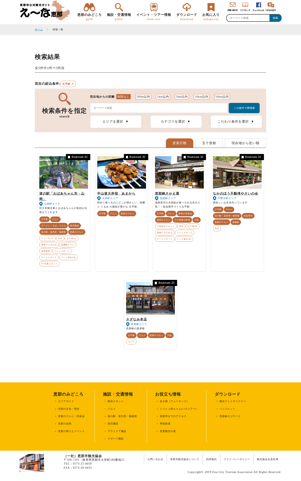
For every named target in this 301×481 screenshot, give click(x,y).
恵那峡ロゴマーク (230, 416)
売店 (60, 238)
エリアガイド (66, 401)
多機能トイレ (68, 245)
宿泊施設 (113, 423)
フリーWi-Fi (47, 238)
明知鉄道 (165, 423)
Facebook (259, 10)
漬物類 (235, 222)
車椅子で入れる (49, 245)
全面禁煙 (45, 251)
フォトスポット (62, 251)
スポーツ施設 (116, 438)
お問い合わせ (155, 459)
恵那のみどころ (89, 17)
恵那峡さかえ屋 (167, 193)
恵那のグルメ (77, 232)
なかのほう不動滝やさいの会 (235, 193)
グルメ (55, 219)
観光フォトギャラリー (233, 401)
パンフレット (227, 408)
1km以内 (163, 96)
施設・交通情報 (119, 17)
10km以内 (201, 96)
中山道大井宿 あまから (116, 193)
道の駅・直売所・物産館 (53, 232)
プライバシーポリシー (237, 459)
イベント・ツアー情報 (153, 17)
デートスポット (49, 257)
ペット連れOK (68, 257)
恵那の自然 (64, 423)
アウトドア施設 (117, 431)
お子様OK (72, 238)
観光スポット (116, 401)
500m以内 (143, 96)
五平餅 (44, 219)
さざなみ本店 (136, 319)
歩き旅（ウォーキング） (174, 401)
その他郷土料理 (182, 220)
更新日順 (180, 143)
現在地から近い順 (245, 143)
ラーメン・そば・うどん (53, 226)
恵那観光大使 (168, 431)
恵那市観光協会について (184, 459)
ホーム (39, 29)
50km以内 (222, 96)
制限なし (123, 96)
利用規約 (211, 459)
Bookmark (79, 156)
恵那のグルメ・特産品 (71, 416)
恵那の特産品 (185, 213)
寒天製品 (74, 226)
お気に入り (211, 17)
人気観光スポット (166, 226)
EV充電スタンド (49, 264)
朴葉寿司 (248, 216)
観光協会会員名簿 (267, 459)
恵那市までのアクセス (173, 416)
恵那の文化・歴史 (68, 408)
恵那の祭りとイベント (71, 431)
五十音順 (209, 143)
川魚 (196, 220)
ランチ (131, 342)
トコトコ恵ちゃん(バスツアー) (178, 408)
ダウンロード (186, 17)
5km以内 (182, 96)
